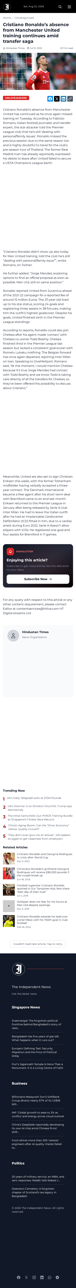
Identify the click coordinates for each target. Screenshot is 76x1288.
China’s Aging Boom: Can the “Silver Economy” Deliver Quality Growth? (38, 827)
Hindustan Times (15, 48)
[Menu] (69, 7)
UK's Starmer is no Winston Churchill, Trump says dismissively (40, 808)
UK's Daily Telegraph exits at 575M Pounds (34, 798)
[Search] (60, 7)
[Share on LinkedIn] (63, 99)
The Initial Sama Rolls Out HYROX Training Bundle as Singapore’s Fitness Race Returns (40, 817)
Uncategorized (24, 18)
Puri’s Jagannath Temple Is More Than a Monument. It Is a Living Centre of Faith (37, 1066)
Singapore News (26, 1007)
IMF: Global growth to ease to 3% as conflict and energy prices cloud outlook (38, 1114)
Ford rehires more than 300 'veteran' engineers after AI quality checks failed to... (36, 1144)
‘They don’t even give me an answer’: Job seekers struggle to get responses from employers (39, 837)
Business (19, 1083)
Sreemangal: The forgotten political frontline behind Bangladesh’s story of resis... (36, 1024)
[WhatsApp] (49, 1277)
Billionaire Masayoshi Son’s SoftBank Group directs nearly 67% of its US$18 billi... (36, 1100)
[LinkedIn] (42, 1277)
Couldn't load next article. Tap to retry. (38, 944)
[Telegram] (57, 1277)
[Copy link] (70, 99)
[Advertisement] (38, 207)
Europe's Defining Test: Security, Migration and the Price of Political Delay (34, 1052)
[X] (26, 1277)
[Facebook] (18, 1277)
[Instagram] (34, 1277)
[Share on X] (57, 99)
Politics (18, 1163)
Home (7, 18)
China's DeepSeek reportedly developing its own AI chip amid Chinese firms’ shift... (38, 1128)
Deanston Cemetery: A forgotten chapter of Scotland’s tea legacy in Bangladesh (34, 1192)
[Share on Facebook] (50, 99)
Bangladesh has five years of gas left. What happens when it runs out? (35, 1038)
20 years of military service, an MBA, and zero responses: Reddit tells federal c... (38, 1178)
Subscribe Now (35, 579)
